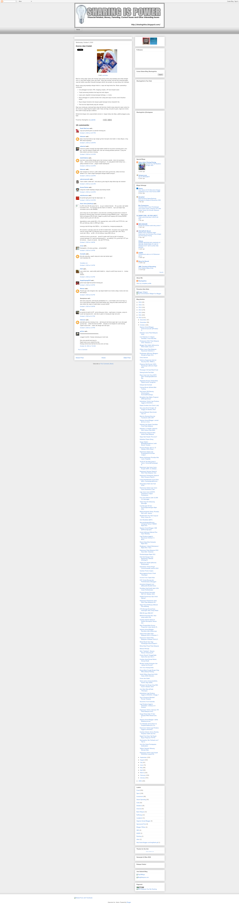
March (142, 772)
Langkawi (139, 818)
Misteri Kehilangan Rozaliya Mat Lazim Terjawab (149, 458)
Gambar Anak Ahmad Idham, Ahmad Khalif (148, 660)
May (141, 767)
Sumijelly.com (84, 263)
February (143, 775)
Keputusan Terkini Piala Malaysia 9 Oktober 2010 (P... (149, 638)
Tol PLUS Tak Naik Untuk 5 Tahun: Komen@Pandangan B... (149, 463)
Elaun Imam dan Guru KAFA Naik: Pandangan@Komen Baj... (148, 376)
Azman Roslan (84, 187)
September (143, 757)
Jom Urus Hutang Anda (146, 667)
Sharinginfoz (142, 281)
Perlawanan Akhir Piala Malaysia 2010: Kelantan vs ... (149, 341)
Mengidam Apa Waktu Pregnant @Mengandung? (149, 397)
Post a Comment (82, 349)
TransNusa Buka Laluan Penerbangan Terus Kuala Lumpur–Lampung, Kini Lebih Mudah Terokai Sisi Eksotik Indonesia (149, 208)
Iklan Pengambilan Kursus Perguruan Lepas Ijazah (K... (149, 626)
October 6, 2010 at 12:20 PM (88, 175)
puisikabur (105, 75)
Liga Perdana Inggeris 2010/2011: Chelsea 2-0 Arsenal (147, 705)
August (142, 760)
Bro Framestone (143, 205)
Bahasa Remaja (144, 648)
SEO (137, 830)
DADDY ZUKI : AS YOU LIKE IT (147, 215)
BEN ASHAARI (142, 224)
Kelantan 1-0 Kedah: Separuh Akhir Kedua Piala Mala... (148, 429)
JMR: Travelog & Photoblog (147, 266)
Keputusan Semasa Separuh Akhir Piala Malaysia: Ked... (148, 472)
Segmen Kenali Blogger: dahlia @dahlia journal (149, 720)
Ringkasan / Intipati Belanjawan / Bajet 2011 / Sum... (149, 546)
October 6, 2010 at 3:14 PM (87, 250)
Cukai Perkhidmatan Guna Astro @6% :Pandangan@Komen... (149, 480)
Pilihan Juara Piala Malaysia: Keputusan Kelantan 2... (148, 350)
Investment (139, 796)
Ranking (138, 836)
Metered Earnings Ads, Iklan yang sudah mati (148, 616)
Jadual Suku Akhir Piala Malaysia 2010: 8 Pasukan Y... (149, 634)
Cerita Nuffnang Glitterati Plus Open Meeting (148, 533)
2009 (140, 781)
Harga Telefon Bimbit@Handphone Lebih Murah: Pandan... (148, 443)
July (141, 762)
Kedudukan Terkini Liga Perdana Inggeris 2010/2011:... (149, 402)
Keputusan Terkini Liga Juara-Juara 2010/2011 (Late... (148, 488)
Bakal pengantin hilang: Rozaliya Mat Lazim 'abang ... (149, 512)
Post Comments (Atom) (107, 363)
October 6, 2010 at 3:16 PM (87, 265)
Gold (137, 802)
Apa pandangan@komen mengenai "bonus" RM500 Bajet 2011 (148, 524)
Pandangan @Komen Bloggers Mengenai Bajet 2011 (149, 354)
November (143, 322)
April (141, 770)
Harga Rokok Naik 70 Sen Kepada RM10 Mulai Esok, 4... (148, 715)
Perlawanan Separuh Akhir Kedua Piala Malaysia (147, 433)
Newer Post (80, 358)
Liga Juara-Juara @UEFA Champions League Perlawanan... (147, 493)
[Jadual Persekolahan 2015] (153, 44)
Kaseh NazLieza (84, 128)
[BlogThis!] (106, 120)
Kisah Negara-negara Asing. (145, 268)
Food (138, 790)
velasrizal (83, 146)
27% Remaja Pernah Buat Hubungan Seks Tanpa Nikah (149, 609)
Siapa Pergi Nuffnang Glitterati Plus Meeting (149, 605)
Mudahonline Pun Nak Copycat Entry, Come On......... (149, 516)
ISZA (81, 269)
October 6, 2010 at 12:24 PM (88, 192)
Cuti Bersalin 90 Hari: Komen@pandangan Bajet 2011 (148, 507)
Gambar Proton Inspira (146, 571)
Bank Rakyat (140, 812)
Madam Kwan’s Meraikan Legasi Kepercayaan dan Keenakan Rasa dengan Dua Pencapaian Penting (149, 234)
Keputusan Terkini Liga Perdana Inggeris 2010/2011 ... (149, 728)
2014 (140, 307)
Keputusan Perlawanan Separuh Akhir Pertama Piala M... (149, 476)
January (142, 778)
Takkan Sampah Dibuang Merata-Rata (147, 749)
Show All (161, 272)
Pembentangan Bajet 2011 (147, 554)
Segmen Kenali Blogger (143, 821)
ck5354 (140, 252)
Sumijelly (83, 254)
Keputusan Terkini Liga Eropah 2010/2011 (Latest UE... (149, 753)
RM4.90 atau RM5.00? (146, 613)
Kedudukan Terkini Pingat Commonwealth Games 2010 (149, 567)
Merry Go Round (143, 261)
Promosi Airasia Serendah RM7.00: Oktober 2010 (147, 593)
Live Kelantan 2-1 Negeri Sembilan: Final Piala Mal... (148, 337)
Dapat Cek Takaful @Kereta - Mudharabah (148, 563)
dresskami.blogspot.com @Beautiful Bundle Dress (148, 585)
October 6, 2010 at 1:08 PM (87, 242)
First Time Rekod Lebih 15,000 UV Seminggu (149, 498)
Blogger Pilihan (140, 827)
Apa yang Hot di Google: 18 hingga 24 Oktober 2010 (148, 408)
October (142, 325)
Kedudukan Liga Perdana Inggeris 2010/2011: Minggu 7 (149, 694)
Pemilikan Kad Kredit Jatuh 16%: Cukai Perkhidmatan (149, 589)
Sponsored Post (141, 824)
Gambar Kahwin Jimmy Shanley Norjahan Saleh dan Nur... (149, 732)
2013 (140, 310)
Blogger (129, 902)
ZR (81, 310)
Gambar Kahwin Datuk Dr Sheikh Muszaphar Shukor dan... (148, 621)
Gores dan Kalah (84, 46)
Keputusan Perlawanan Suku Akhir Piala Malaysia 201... (148, 601)
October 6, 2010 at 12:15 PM (88, 154)
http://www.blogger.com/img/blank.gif (147, 842)
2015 (140, 305)
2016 (140, 302)
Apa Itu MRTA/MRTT (144, 176)
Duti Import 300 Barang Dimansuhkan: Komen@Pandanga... (147, 393)
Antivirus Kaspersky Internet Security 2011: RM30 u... (148, 360)
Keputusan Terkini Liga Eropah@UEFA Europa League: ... (147, 453)
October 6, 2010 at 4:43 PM (87, 285)
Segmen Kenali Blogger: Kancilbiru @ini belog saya (148, 630)
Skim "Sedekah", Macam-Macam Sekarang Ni (147, 651)
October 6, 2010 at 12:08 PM (88, 142)
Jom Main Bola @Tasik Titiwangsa (146, 689)
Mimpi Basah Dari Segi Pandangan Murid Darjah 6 (148, 642)
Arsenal (138, 808)
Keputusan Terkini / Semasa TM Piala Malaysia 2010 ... (149, 710)
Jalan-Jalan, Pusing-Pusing (147, 162)
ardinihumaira (84, 195)
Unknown (82, 136)
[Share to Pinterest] (111, 120)
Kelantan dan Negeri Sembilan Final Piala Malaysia (149, 425)
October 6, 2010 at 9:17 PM (87, 316)
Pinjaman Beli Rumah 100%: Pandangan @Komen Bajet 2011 (148, 365)
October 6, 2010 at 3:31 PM (87, 277)
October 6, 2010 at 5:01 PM (87, 295)
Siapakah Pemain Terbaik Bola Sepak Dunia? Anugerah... (149, 381)
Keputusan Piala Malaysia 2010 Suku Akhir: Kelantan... (149, 551)
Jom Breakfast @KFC (146, 520)
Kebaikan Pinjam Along (146, 439)
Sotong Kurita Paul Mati (147, 372)
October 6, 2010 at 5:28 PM (87, 306)
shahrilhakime (84, 158)
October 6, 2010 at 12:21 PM (88, 184)
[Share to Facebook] (109, 120)
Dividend (139, 805)
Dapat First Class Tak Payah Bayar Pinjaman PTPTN (148, 736)
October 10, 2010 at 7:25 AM (88, 346)
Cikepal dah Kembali (146, 385)
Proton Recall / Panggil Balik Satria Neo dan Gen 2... (148, 656)
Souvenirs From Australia (147, 701)
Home (78, 29)
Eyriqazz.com (142, 175)
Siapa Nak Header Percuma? (148, 437)
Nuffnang (139, 815)
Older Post (127, 358)
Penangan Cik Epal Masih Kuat (149, 370)
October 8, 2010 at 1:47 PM (87, 327)
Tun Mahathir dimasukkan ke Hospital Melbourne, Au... (148, 724)
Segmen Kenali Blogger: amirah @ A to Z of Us (149, 421)
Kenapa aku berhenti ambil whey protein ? (149, 225)
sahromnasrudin (85, 179)
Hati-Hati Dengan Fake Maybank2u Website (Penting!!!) (146, 558)
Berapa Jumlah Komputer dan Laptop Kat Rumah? (148, 664)
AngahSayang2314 (85, 280)
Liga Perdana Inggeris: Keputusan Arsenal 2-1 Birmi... (147, 538)
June (141, 765)
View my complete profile (143, 283)
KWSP (138, 833)
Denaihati (141, 197)
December (143, 320)
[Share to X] (107, 120)
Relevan (82, 288)
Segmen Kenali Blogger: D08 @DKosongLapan (148, 528)
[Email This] (104, 120)
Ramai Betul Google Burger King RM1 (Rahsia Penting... (149, 671)
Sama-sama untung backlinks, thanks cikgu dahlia (149, 681)
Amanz (140, 188)
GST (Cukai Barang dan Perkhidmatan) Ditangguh (148, 580)
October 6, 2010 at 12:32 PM (88, 200)
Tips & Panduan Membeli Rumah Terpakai (147, 698)
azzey (81, 245)
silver (138, 839)
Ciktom (140, 241)
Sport (138, 793)
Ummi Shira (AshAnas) (86, 203)
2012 (140, 312)
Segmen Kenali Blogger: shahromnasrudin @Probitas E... (149, 328)
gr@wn (82, 331)
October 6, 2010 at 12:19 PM (88, 166)
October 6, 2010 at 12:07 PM (88, 133)
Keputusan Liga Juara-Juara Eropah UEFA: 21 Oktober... (149, 468)
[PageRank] (140, 887)
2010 (140, 317)
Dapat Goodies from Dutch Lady (149, 405)
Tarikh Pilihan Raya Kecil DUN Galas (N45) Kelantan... (148, 675)
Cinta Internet (144, 357)
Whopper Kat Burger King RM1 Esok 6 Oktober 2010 (149, 685)
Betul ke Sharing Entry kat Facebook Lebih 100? (147, 417)
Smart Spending (141, 799)
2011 (140, 315)
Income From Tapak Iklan (147, 577)
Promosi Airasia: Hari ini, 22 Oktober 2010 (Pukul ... (148, 448)
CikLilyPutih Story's (144, 231)
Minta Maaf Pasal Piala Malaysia (149, 646)
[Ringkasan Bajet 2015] (146, 44)
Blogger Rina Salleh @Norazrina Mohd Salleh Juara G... (149, 346)
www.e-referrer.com (150, 851)
